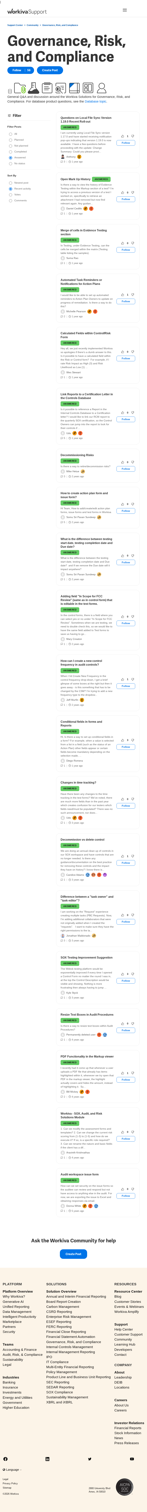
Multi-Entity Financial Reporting (70, 1367)
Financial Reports (127, 1428)
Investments (12, 1392)
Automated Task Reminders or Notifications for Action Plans (81, 281)
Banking (9, 1382)
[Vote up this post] (122, 136)
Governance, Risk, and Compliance (73, 1342)
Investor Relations (129, 1423)
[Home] (27, 11)
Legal (7, 1365)
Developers (123, 1349)
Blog (117, 1296)
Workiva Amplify (126, 1312)
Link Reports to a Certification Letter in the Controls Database (87, 396)
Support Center (15, 25)
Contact (120, 1355)
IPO (49, 1357)
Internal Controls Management (69, 1347)
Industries (11, 1377)
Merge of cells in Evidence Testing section (84, 232)
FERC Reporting (59, 1327)
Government (12, 1402)
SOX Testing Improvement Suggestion (87, 957)
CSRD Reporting (59, 1312)
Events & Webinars (129, 1307)
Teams (8, 1344)
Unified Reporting (16, 1307)
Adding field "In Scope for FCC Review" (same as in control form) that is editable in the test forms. (86, 600)
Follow (17, 70)
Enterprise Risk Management (68, 1317)
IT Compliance (57, 1362)
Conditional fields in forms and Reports (81, 723)
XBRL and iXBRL (59, 1402)
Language (13, 1469)
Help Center (123, 1329)
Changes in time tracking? (78, 782)
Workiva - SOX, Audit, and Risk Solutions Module (81, 1115)
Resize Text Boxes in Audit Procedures (87, 1014)
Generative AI (13, 1302)
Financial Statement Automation (70, 1337)
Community (33, 25)
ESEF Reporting (58, 1322)
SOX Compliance (59, 1392)
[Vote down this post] (132, 136)
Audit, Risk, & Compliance (23, 1355)
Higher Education (16, 1407)
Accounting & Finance (20, 1349)
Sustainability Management (67, 1397)
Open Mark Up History (76, 179)
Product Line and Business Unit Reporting (78, 1377)
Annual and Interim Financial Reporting (76, 1296)
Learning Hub (124, 1344)
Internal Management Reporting (70, 1352)
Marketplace (12, 1322)
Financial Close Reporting (66, 1332)
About (119, 1372)
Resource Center (128, 1291)
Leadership (123, 1377)
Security (9, 1332)
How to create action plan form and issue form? (84, 495)
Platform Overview (18, 1291)
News (118, 1438)
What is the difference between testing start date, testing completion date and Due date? (87, 543)
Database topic (95, 101)
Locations (121, 1387)
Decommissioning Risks (77, 455)
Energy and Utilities (17, 1397)
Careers (120, 1400)
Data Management (17, 1312)
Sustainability (13, 1360)
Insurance (10, 1387)
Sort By (11, 175)
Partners (9, 1327)
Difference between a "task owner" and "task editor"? (87, 898)
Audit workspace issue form (80, 1174)
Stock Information (127, 1433)
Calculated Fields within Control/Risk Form (86, 335)
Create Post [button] (50, 70)
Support (121, 1324)
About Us (121, 1405)
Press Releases (126, 1443)
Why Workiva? (14, 1296)
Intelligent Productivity (19, 1317)
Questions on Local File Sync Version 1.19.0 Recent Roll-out (86, 119)
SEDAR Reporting (60, 1387)
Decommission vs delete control (82, 839)
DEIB (118, 1382)
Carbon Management (62, 1307)
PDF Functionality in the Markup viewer (87, 1056)
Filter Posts (14, 126)
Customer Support (128, 1334)
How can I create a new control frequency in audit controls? (81, 662)
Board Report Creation (63, 1302)
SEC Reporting (57, 1382)
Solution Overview (61, 1291)
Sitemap (7, 1487)
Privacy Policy (10, 1483)
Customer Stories (127, 1302)
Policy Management (61, 1372)
